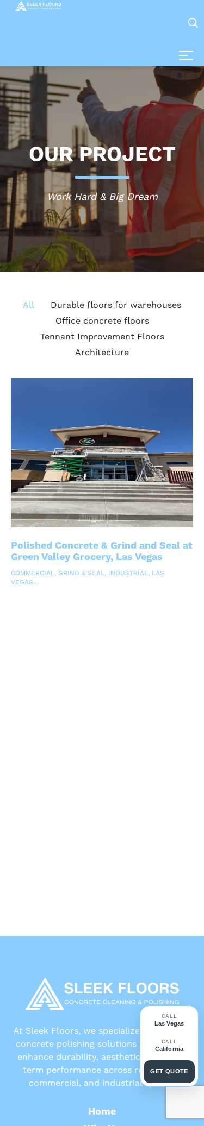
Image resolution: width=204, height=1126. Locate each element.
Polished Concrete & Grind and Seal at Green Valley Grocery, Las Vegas (102, 551)
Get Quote (169, 1071)
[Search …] (193, 23)
